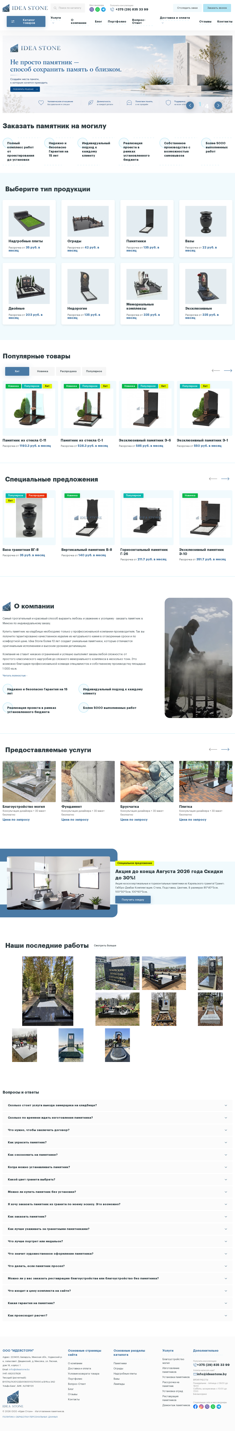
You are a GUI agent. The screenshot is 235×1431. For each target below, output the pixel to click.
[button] (190, 105)
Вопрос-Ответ (138, 21)
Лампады (119, 1384)
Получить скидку (133, 899)
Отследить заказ (187, 8)
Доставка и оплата (175, 17)
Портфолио (117, 21)
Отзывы (205, 21)
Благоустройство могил (173, 1361)
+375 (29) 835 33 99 (132, 9)
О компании (78, 21)
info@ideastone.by (19, 1369)
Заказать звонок (217, 8)
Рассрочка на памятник (170, 1384)
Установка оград (172, 1391)
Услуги (56, 17)
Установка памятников (176, 1377)
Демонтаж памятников (176, 1405)
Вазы (117, 1379)
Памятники (120, 1363)
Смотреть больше (105, 945)
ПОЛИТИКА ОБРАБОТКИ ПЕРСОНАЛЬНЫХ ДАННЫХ (30, 1417)
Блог (98, 21)
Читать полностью (14, 676)
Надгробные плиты (125, 1373)
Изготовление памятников (170, 1370)
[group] (30, 414)
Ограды (118, 1368)
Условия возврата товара (83, 1373)
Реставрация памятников (170, 1398)
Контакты (224, 21)
